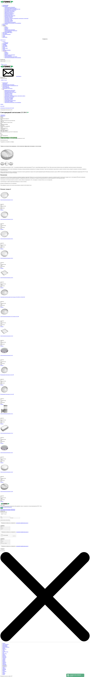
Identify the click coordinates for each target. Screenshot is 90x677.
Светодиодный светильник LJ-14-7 (6, 355)
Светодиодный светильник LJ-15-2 (6, 433)
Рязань (3, 670)
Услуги (3, 47)
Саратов (3, 658)
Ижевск (3, 660)
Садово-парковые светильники (10, 22)
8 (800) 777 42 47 (4, 64)
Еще (3, 89)
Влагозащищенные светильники (10, 92)
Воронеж (4, 655)
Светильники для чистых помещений (5, 87)
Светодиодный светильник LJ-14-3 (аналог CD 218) (9, 316)
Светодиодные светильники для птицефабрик (13, 23)
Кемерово (4, 669)
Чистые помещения (8, 31)
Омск (3, 649)
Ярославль (4, 664)
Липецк (3, 673)
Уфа (3, 652)
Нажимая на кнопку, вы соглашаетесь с (15, 546)
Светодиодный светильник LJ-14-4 (6, 335)
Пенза (3, 672)
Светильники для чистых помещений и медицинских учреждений (16, 18)
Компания (6, 42)
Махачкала (4, 666)
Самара (3, 650)
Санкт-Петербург (5, 644)
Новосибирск (4, 645)
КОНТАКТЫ (4, 46)
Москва (3, 643)
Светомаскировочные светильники (11, 30)
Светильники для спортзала (9, 10)
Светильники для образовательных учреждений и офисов (15, 95)
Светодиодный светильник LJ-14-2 (6, 219)
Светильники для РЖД (9, 101)
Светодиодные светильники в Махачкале (7, 509)
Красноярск (4, 653)
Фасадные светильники (9, 16)
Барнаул (3, 661)
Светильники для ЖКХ (9, 20)
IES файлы (6, 27)
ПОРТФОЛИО (5, 43)
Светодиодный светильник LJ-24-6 (6, 491)
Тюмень (3, 659)
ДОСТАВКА (4, 45)
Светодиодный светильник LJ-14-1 (6, 199)
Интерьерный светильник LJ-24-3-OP (7, 374)
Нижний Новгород (5, 647)
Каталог (6, 26)
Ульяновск (4, 662)
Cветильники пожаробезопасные (10, 8)
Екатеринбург (4, 646)
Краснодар (4, 657)
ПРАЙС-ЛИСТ (5, 48)
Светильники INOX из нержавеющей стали (10, 85)
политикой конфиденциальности (22, 546)
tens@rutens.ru (18, 76)
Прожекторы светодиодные (9, 11)
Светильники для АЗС (9, 21)
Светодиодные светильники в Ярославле (7, 510)
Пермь (3, 654)
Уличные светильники (9, 14)
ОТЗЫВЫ (4, 44)
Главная (3, 41)
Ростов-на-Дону (5, 651)
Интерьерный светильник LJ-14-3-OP (7, 394)
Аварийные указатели (8, 17)
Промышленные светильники (10, 15)
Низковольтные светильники (10, 7)
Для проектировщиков (6, 50)
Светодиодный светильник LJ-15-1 (6, 413)
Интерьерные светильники (9, 13)
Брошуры (6, 28)
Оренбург (4, 668)
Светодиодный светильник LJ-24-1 (6, 238)
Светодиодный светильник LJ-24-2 (6, 258)
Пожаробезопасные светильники (8, 84)
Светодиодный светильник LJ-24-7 (6, 452)
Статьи (3, 49)
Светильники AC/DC (8, 19)
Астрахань (4, 671)
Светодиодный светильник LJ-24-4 (6, 277)
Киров (3, 674)
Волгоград (4, 656)
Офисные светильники (9, 12)
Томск (3, 667)
